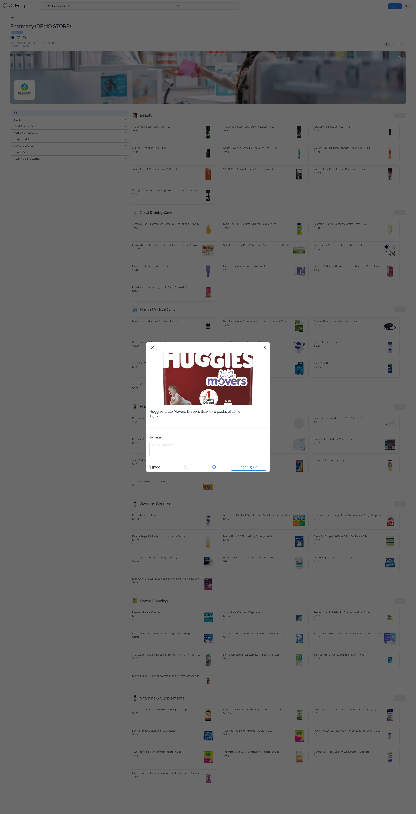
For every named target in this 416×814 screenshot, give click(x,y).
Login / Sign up (248, 466)
